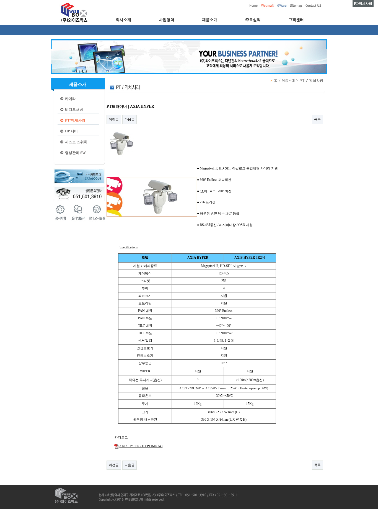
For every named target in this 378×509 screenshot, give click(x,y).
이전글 (114, 119)
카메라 (69, 99)
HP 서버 (70, 131)
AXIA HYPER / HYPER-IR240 (140, 446)
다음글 (129, 119)
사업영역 (166, 20)
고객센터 (296, 20)
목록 (317, 119)
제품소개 (210, 20)
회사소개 (123, 20)
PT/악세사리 (74, 120)
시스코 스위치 (75, 142)
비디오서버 (73, 109)
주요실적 (253, 20)
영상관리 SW (74, 153)
